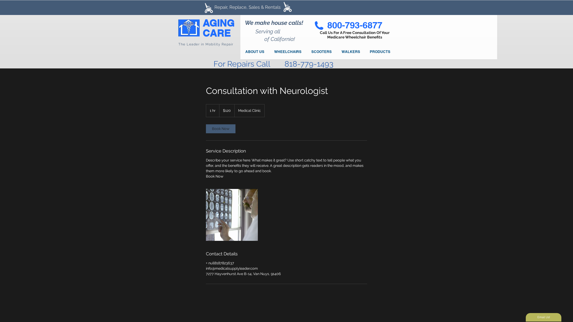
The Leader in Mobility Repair (205, 44)
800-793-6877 (354, 25)
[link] (220, 128)
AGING (219, 23)
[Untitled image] (232, 215)
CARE (217, 33)
